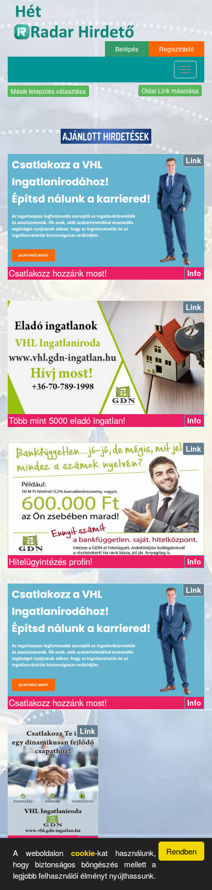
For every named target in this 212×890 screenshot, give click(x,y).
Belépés (126, 48)
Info (194, 273)
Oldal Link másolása (170, 90)
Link (193, 160)
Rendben (181, 851)
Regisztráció (176, 48)
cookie (83, 853)
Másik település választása (48, 91)
